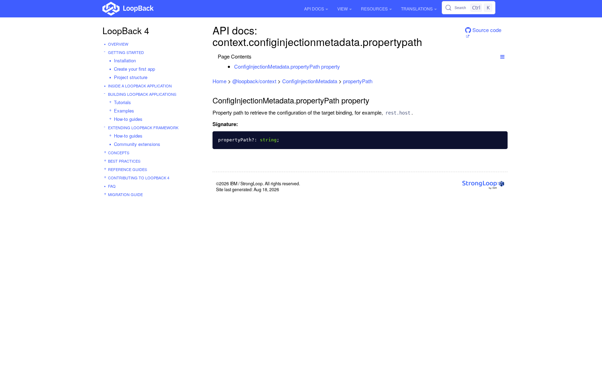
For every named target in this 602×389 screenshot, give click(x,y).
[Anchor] (343, 66)
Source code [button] (486, 29)
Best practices (124, 161)
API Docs (314, 8)
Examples (124, 110)
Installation (125, 60)
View (342, 8)
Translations (417, 8)
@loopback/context (254, 81)
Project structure (130, 77)
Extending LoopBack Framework (143, 127)
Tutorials (122, 102)
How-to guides (128, 119)
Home (219, 81)
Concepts (118, 152)
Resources (374, 8)
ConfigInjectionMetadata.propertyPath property (287, 66)
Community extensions (137, 144)
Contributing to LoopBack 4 (138, 177)
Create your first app (134, 68)
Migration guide (125, 194)
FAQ (112, 186)
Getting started (126, 52)
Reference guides (127, 169)
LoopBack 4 (125, 30)
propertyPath (357, 81)
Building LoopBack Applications (142, 94)
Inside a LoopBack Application (140, 85)
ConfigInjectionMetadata (309, 81)
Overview (118, 44)
